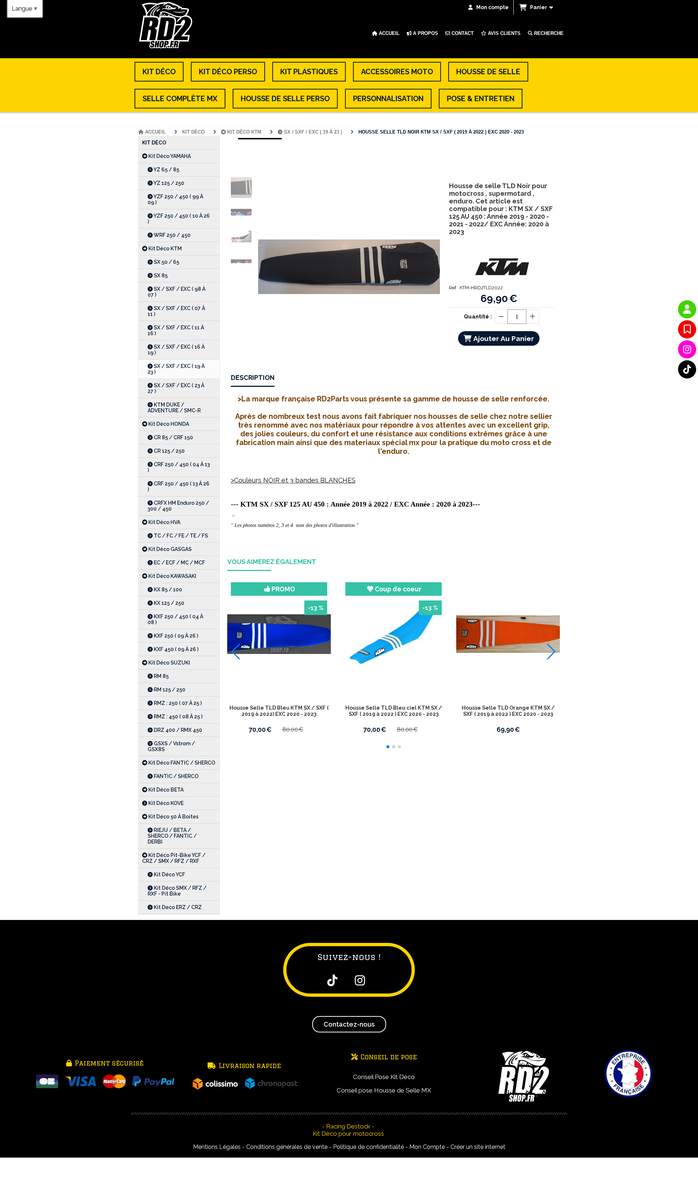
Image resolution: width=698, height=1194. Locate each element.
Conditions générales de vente (287, 1146)
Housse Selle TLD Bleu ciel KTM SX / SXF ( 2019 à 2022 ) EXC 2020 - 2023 (393, 711)
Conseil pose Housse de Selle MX (384, 1090)
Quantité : (478, 316)
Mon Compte (427, 1146)
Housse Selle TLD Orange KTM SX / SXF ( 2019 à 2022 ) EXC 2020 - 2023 (508, 711)
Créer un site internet (477, 1146)
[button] (387, 746)
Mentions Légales (217, 1146)
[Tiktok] (687, 369)
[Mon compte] (687, 309)
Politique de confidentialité (368, 1146)
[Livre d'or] (687, 329)
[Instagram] (687, 349)
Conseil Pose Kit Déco (384, 1076)
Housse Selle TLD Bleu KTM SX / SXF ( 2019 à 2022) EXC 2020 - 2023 (279, 711)
